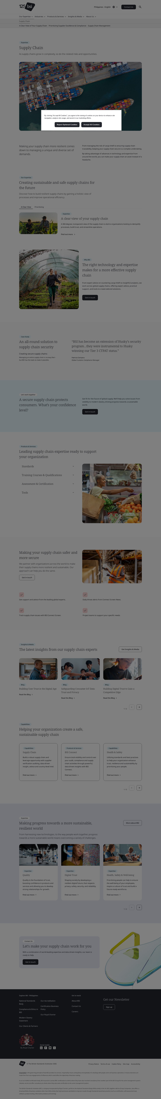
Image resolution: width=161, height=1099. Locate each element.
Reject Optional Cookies (67, 125)
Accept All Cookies (92, 125)
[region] (81, 120)
